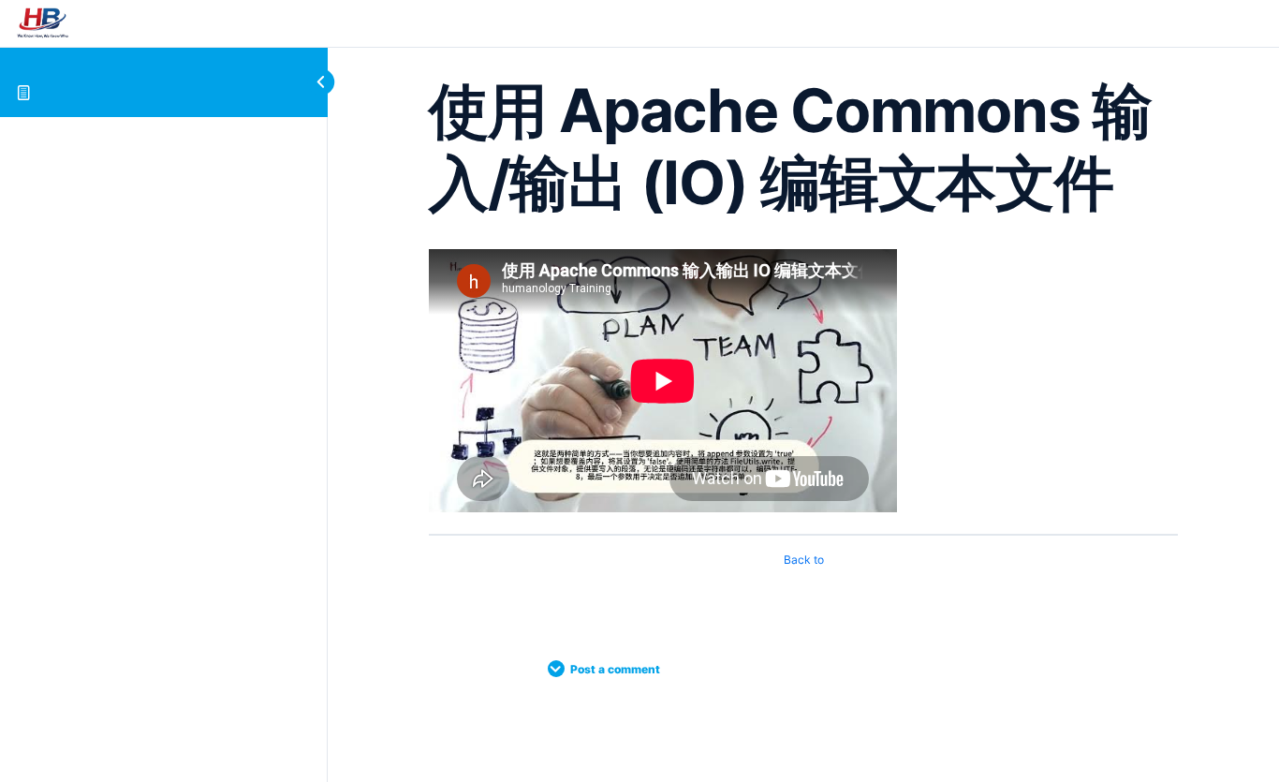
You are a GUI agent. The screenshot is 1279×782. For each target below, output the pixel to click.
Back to (804, 560)
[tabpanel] (803, 384)
